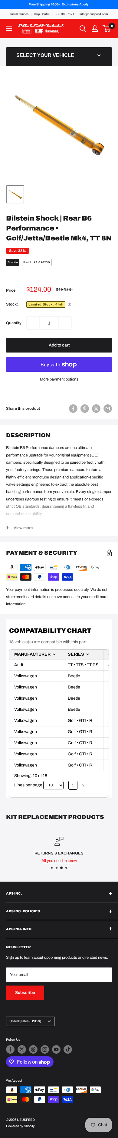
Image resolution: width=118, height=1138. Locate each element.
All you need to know (59, 861)
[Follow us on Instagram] (45, 1049)
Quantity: (14, 323)
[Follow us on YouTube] (56, 1049)
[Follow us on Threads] (33, 1049)
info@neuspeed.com (94, 14)
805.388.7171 (64, 14)
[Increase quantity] (65, 323)
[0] (107, 28)
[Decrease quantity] (33, 323)
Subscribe (25, 992)
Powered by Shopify (20, 1126)
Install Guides (19, 14)
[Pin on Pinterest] (84, 408)
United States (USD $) (25, 1021)
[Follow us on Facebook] (10, 1049)
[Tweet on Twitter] (96, 408)
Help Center (41, 14)
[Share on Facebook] (73, 408)
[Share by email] (107, 408)
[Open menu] (9, 28)
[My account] (95, 28)
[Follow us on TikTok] (68, 1049)
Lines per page (28, 785)
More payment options (59, 379)
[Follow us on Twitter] (22, 1049)
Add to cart (59, 345)
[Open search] (83, 28)
